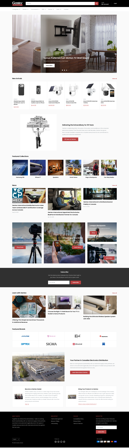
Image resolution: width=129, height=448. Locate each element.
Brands (25, 9)
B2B (43, 9)
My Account (105, 4)
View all (114, 78)
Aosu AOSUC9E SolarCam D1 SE (108, 102)
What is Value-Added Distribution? (87, 404)
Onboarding (54, 423)
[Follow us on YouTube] (61, 442)
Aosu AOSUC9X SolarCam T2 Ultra (90, 102)
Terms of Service (78, 423)
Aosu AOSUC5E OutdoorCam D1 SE (71, 102)
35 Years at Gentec (70, 139)
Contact (66, 9)
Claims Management (57, 419)
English (14, 439)
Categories (15, 9)
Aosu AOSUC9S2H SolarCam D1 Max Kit (54, 102)
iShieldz (15, 99)
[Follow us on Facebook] (56, 442)
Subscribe (76, 282)
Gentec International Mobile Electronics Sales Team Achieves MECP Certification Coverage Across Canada (28, 207)
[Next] (116, 95)
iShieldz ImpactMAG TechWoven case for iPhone (19, 102)
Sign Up (27, 404)
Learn (58, 9)
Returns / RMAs (55, 421)
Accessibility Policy (78, 419)
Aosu (50, 99)
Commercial (34, 9)
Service (50, 9)
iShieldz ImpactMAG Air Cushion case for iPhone (37, 102)
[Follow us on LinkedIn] (64, 442)
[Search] (96, 3)
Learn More (20, 65)
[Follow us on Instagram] (58, 442)
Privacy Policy (77, 421)
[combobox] (60, 3)
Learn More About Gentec (80, 372)
